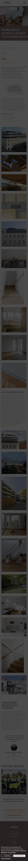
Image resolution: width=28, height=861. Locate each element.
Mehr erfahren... (6, 858)
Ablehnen (7, 855)
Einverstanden (19, 855)
